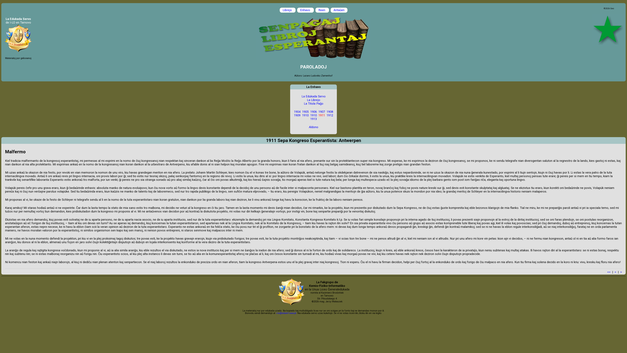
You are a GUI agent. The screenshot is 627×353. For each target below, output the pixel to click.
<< (609, 272)
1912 (330, 115)
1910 (305, 115)
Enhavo (305, 10)
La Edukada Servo (314, 96)
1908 (330, 112)
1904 (297, 112)
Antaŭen (339, 10)
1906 (313, 112)
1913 (313, 119)
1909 (297, 115)
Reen (322, 10)
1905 (305, 112)
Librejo (287, 10)
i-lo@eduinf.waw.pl (286, 313)
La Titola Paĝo (313, 103)
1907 (321, 112)
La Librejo (313, 100)
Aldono (313, 127)
